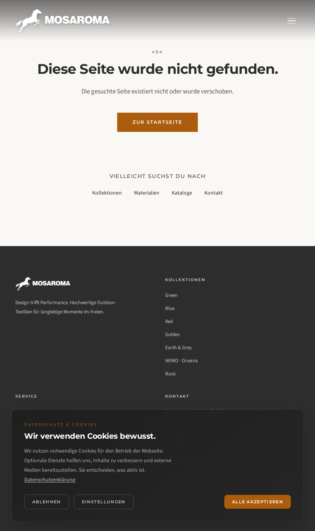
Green (171, 295)
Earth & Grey (178, 347)
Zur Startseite (157, 122)
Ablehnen (46, 501)
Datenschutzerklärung (49, 480)
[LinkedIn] (22, 333)
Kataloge (182, 193)
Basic (170, 373)
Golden (172, 334)
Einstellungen (104, 501)
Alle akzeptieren (257, 501)
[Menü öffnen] (291, 21)
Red (169, 321)
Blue (169, 308)
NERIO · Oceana (181, 360)
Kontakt (213, 193)
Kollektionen (107, 193)
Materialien (146, 193)
